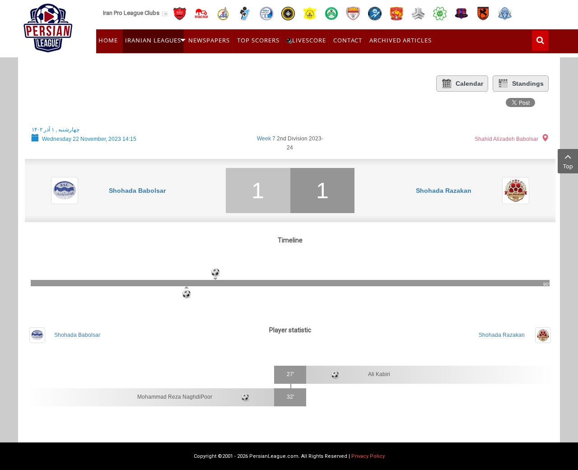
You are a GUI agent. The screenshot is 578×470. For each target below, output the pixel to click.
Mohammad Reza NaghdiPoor (174, 397)
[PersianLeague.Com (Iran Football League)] (48, 25)
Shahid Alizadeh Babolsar (506, 139)
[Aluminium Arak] (505, 12)
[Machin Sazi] (440, 12)
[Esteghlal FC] (266, 12)
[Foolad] (353, 12)
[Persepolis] (179, 12)
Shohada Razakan (443, 190)
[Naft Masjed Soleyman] (223, 12)
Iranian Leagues (153, 40)
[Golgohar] (375, 12)
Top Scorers (258, 40)
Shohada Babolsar (137, 190)
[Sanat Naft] (310, 12)
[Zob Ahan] (331, 12)
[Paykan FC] (245, 12)
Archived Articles (400, 40)
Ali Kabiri (379, 374)
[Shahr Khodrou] (396, 12)
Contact (347, 40)
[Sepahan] (288, 12)
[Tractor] (201, 12)
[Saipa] (418, 13)
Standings (528, 83)
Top (568, 166)
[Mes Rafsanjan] (483, 12)
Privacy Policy (368, 456)
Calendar (469, 83)
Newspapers (209, 40)
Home (108, 40)
